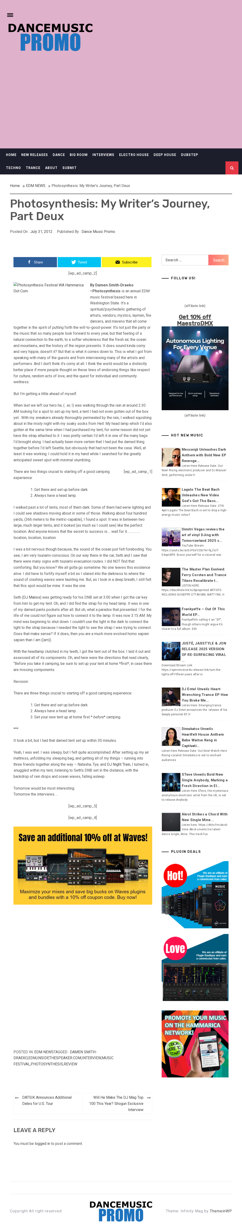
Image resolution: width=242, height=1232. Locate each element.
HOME (11, 155)
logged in (42, 1143)
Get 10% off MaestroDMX (195, 320)
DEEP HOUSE (165, 155)
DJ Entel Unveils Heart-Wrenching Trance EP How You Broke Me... (205, 695)
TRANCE (33, 168)
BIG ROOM (79, 155)
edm (32, 1058)
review (70, 1064)
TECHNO (13, 168)
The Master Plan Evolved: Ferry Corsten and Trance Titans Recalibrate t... (204, 575)
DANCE (59, 155)
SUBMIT (69, 168)
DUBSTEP (189, 155)
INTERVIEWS (103, 155)
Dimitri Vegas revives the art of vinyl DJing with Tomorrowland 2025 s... (203, 535)
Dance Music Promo (98, 231)
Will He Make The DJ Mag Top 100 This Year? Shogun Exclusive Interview (116, 1103)
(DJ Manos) (31, 597)
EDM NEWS (44, 1052)
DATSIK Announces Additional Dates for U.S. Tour (47, 1100)
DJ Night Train (118, 764)
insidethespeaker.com (59, 1058)
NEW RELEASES (34, 155)
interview (91, 1058)
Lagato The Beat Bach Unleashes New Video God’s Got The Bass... (201, 495)
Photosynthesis (47, 1064)
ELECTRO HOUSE (134, 155)
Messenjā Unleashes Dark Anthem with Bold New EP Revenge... (204, 455)
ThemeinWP (221, 1211)
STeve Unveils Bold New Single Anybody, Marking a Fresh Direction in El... (205, 780)
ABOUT (51, 168)
